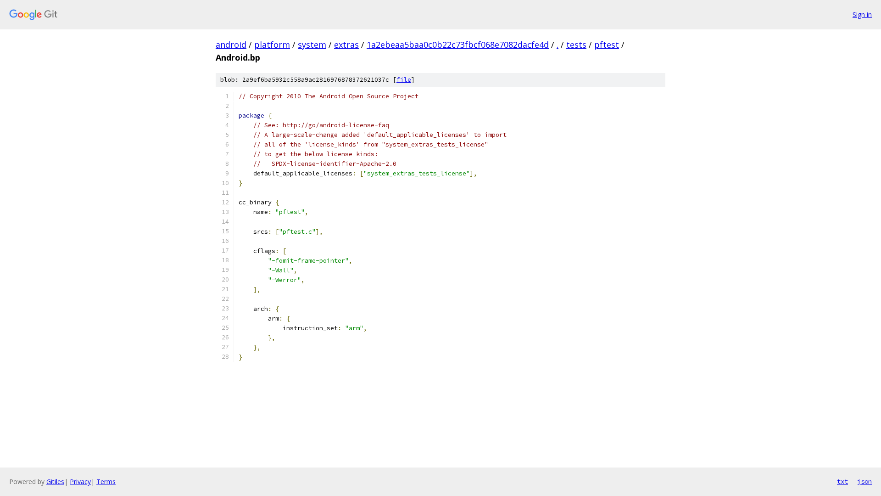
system (312, 44)
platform (272, 44)
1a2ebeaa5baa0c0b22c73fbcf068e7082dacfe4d (458, 44)
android (231, 44)
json (864, 481)
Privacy (80, 481)
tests (576, 44)
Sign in (862, 14)
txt (842, 481)
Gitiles (55, 481)
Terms (106, 481)
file (403, 80)
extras (346, 44)
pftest (606, 44)
